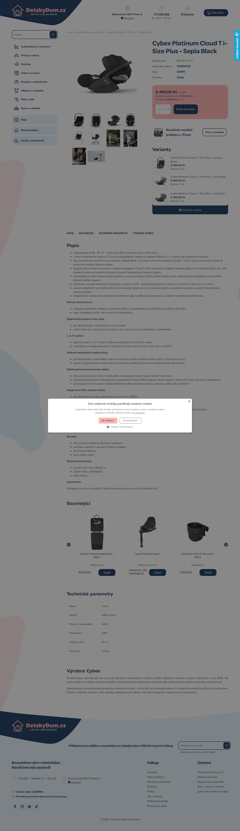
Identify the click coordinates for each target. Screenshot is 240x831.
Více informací (138, 413)
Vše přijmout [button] (108, 420)
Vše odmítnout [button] (130, 420)
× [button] (189, 401)
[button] (120, 426)
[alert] (120, 415)
